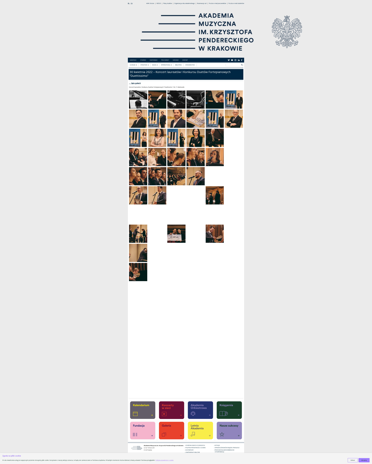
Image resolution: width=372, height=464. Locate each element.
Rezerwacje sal (201, 3)
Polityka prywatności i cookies (196, 448)
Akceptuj (364, 460)
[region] (186, 458)
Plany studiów (167, 3)
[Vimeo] (229, 60)
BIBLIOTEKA (178, 65)
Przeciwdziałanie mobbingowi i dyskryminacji (224, 451)
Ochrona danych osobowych (195, 445)
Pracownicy (165, 60)
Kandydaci (133, 60)
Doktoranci (153, 60)
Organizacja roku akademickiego (184, 3)
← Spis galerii (135, 83)
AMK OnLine (150, 3)
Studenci (143, 60)
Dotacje (217, 445)
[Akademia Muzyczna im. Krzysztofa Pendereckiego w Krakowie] (197, 31)
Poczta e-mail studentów (236, 3)
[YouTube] (232, 60)
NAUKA (154, 65)
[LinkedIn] (239, 60)
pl (129, 3)
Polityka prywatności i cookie (164, 460)
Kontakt (185, 60)
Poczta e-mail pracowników (217, 3)
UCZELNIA (132, 65)
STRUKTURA (143, 65)
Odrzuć (352, 460)
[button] (138, 99)
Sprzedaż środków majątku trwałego (227, 448)
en (132, 3)
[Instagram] (235, 60)
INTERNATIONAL (165, 65)
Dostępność (190, 450)
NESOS (158, 3)
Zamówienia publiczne (193, 452)
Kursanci (176, 60)
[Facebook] (242, 60)
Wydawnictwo (190, 65)
